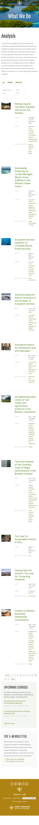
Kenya (30, 221)
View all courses (9, 723)
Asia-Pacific (31, 380)
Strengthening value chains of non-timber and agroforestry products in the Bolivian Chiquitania (25, 404)
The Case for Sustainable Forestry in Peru (25, 539)
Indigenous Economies (31, 208)
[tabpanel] (19, 381)
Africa (30, 278)
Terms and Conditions (29, 798)
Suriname (31, 146)
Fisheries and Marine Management (32, 212)
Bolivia (30, 153)
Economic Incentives (31, 133)
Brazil (30, 151)
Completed (18, 82)
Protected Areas (31, 217)
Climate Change (30, 426)
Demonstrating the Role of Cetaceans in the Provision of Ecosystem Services (25, 299)
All (4, 83)
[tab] (3, 82)
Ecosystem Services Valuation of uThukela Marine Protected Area (25, 244)
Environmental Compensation (32, 140)
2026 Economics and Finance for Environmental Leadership (15, 702)
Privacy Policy (7, 798)
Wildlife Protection (31, 329)
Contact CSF (17, 794)
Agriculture (31, 423)
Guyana (30, 144)
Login (24, 794)
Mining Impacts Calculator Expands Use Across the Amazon (25, 108)
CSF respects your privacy (15, 761)
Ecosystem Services (31, 200)
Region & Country (7, 90)
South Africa (32, 280)
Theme (17, 90)
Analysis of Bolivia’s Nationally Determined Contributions (25, 615)
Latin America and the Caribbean (31, 513)
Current (10, 82)
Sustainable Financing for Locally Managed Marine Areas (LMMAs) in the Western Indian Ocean (23, 177)
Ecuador (30, 148)
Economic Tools (31, 127)
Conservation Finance (32, 136)
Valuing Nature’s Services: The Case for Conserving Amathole (24, 575)
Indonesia (31, 382)
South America (30, 519)
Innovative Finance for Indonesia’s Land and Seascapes (25, 347)
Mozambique (32, 223)
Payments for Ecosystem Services (32, 655)
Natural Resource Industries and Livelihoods (31, 440)
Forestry (30, 130)
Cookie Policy (17, 798)
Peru (29, 150)
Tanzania (31, 225)
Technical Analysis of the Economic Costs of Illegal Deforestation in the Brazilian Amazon (25, 467)
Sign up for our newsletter (15, 759)
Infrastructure (32, 631)
